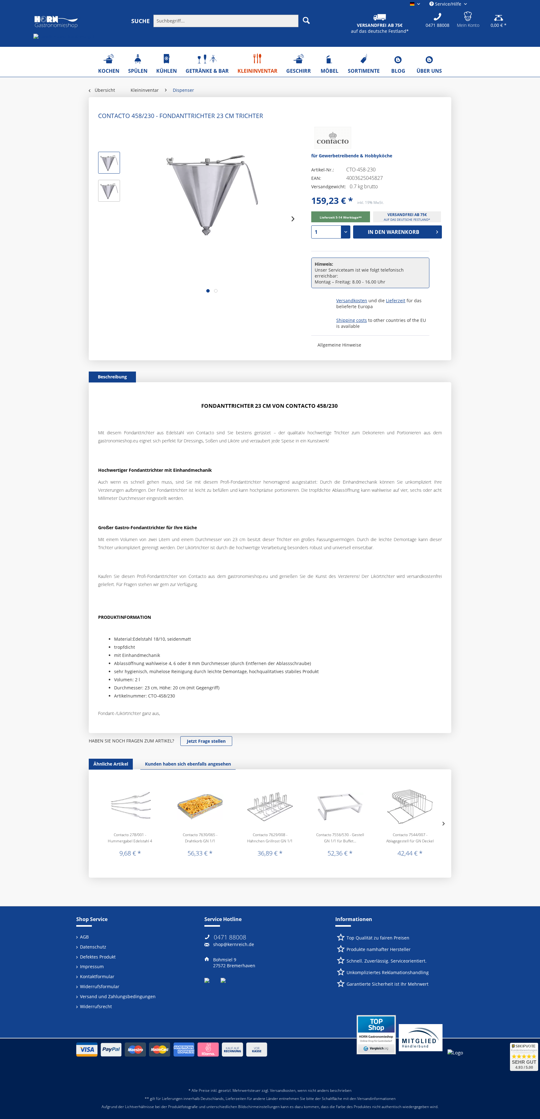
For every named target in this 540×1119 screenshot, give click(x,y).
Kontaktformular (97, 976)
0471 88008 (230, 937)
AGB (84, 937)
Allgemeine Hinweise (339, 345)
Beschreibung (112, 377)
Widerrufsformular (99, 986)
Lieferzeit (395, 300)
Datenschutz (93, 947)
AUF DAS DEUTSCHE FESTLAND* (407, 219)
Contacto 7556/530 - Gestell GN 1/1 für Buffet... (340, 838)
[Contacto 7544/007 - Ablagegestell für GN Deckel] (410, 807)
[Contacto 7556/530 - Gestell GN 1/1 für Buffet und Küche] (340, 807)
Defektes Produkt (98, 957)
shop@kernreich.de (233, 944)
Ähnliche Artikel (110, 764)
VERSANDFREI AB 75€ (407, 214)
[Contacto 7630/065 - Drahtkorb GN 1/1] (200, 807)
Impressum (92, 966)
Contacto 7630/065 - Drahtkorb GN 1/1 (200, 838)
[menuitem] (225, 20)
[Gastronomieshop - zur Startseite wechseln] (56, 22)
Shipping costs (351, 320)
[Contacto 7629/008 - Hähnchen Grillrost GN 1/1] (270, 807)
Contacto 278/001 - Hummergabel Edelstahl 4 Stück (130, 838)
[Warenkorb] (498, 15)
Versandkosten (351, 300)
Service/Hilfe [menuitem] (448, 4)
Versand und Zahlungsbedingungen (118, 996)
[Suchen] (306, 20)
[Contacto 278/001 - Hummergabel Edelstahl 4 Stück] (130, 807)
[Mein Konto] (468, 15)
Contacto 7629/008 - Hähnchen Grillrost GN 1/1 (270, 838)
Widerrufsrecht (96, 1006)
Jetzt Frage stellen (206, 741)
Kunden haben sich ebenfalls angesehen (188, 764)
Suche (140, 21)
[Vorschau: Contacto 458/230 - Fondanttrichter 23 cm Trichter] (109, 163)
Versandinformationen (376, 1098)
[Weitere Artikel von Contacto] (331, 139)
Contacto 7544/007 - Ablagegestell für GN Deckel (410, 838)
